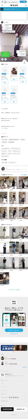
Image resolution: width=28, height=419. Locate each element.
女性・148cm (4, 162)
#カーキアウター (5, 156)
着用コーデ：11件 (4, 79)
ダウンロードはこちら (14, 330)
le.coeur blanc (4, 139)
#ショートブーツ (16, 153)
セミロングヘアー (12, 162)
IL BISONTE (4, 142)
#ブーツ (10, 151)
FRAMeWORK (11, 142)
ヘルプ (2, 383)
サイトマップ (4, 386)
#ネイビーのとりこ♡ (16, 148)
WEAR (2, 340)
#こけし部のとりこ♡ (6, 148)
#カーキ (10, 153)
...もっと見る (4, 128)
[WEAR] (14, 5)
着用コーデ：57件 (22, 78)
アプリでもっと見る (14, 289)
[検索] (25, 5)
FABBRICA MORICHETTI (14, 139)
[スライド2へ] (14, 351)
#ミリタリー (4, 151)
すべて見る (24, 174)
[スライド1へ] (13, 351)
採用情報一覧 (24, 367)
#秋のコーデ (4, 153)
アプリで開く (23, 1)
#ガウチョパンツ (16, 151)
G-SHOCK (23, 139)
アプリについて (14, 333)
